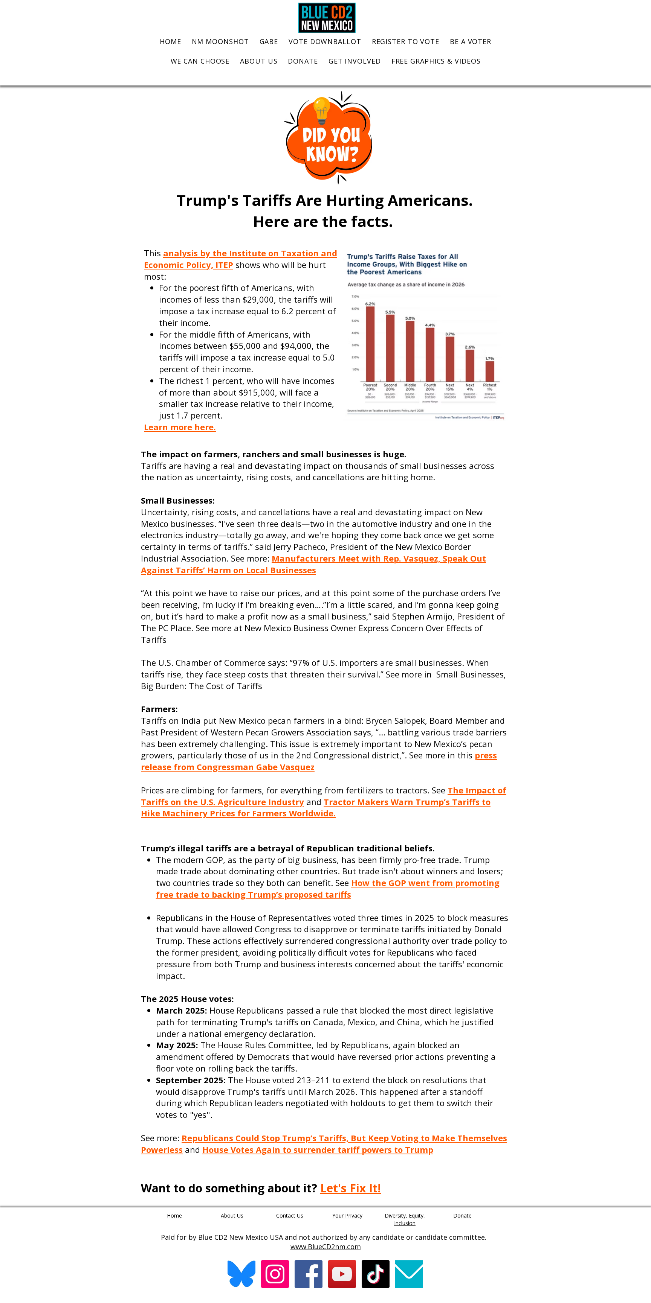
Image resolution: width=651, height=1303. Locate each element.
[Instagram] (275, 1274)
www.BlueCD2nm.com (325, 1246)
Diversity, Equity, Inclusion (405, 1219)
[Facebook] (308, 1274)
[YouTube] (342, 1274)
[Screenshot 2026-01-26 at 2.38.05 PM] (241, 1274)
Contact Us (289, 1215)
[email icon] (409, 1274)
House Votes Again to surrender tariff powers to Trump (317, 1149)
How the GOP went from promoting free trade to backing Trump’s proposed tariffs (328, 888)
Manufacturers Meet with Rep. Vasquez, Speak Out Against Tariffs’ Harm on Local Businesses (313, 564)
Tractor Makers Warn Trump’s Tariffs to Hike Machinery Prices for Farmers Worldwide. (316, 807)
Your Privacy (347, 1215)
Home (174, 1215)
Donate (462, 1215)
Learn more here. (180, 426)
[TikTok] (376, 1274)
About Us (232, 1215)
